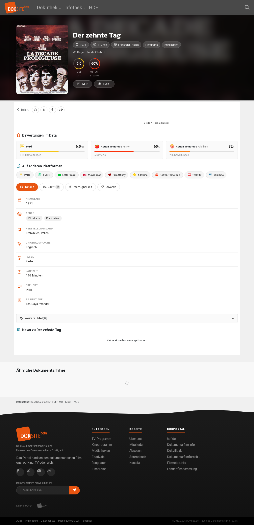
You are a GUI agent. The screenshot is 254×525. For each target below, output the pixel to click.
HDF (93, 7)
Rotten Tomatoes (170, 174)
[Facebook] (52, 109)
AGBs (19, 520)
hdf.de (171, 439)
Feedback (87, 520)
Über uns (135, 439)
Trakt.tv (196, 174)
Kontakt (134, 463)
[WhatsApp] (35, 109)
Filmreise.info (176, 463)
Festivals (98, 457)
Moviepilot (94, 174)
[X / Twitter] (43, 109)
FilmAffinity (119, 174)
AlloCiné (143, 174)
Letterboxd (69, 174)
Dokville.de (175, 451)
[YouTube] (41, 472)
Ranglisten (99, 463)
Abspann (135, 451)
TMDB (106, 84)
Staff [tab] (53, 187)
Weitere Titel (36, 318)
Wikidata (219, 174)
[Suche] (247, 7)
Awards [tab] (111, 187)
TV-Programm (101, 439)
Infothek (73, 7)
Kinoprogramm (102, 445)
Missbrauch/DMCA (68, 520)
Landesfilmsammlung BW (183, 469)
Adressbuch (137, 457)
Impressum (31, 520)
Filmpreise (99, 469)
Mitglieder (136, 445)
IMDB (84, 84)
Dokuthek (48, 7)
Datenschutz (48, 520)
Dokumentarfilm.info (181, 445)
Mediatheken (101, 451)
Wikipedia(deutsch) (160, 123)
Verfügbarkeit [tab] (83, 187)
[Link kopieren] (61, 109)
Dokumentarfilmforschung (183, 457)
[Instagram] (51, 472)
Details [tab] (29, 187)
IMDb (27, 174)
